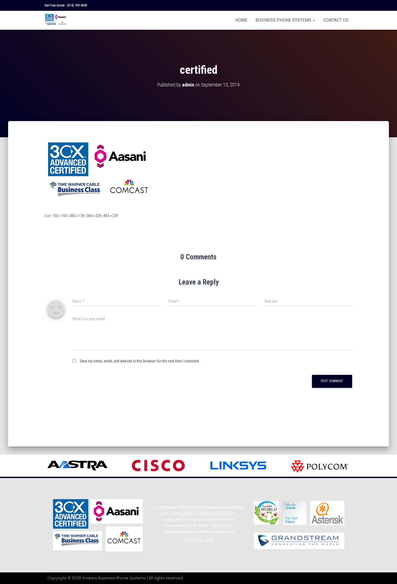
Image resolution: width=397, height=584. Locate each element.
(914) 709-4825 (77, 5)
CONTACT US (335, 20)
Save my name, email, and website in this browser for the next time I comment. (140, 361)
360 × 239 (93, 215)
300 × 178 (76, 215)
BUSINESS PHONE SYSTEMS (283, 20)
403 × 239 (110, 215)
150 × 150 (59, 215)
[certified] (99, 172)
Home (241, 20)
